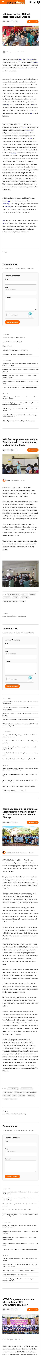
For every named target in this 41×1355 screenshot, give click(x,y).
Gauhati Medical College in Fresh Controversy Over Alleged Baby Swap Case (20, 370)
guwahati (22, 601)
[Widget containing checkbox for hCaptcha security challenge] (19, 315)
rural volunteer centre (26, 1089)
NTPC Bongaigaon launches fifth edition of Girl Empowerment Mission (19, 409)
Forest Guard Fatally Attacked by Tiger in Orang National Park (19, 387)
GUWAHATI (6, 487)
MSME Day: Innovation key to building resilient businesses (18, 421)
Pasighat (23, 127)
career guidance (25, 598)
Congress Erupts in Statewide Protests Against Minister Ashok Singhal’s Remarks (19, 376)
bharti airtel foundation (13, 594)
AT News (8, 480)
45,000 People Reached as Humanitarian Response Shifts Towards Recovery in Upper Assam (20, 725)
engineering (30, 130)
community (20, 68)
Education (35, 62)
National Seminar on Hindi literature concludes (15, 350)
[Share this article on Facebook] (8, 21)
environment (31, 1095)
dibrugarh (6, 1099)
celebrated (30, 59)
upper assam (7, 1095)
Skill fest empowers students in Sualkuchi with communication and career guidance (19, 397)
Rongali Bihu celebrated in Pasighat (12, 342)
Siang (20, 59)
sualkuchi (32, 594)
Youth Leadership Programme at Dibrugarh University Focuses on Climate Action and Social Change (20, 403)
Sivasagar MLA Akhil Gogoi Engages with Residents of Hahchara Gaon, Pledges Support (20, 364)
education (15, 598)
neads (14, 1095)
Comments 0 (34, 22)
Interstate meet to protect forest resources (13, 338)
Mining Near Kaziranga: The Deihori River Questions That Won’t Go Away (20, 714)
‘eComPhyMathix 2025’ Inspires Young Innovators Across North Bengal (20, 382)
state (31, 113)
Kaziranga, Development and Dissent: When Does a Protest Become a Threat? (18, 708)
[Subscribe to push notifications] (30, 2)
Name (6, 279)
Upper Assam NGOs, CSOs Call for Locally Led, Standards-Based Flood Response (20, 702)
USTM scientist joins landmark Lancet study (14, 790)
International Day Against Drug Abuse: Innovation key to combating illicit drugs (18, 1279)
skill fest (25, 594)
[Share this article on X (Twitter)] (12, 21)
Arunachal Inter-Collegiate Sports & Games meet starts (17, 354)
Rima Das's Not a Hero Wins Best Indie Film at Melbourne (18, 720)
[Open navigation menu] (3, 2)
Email (10, 288)
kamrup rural (7, 598)
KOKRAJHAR (7, 1346)
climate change (18, 1092)
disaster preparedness (31, 1092)
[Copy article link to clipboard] (16, 21)
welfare (33, 105)
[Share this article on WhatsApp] (4, 21)
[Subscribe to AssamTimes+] (38, 2)
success (13, 153)
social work (22, 1095)
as (29, 65)
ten (9, 201)
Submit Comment (12, 322)
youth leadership (8, 1092)
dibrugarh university (13, 1089)
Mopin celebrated (7, 346)
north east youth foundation (10, 601)
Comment (8, 297)
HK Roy (8, 52)
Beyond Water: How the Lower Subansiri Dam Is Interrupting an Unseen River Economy (19, 416)
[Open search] (34, 2)
